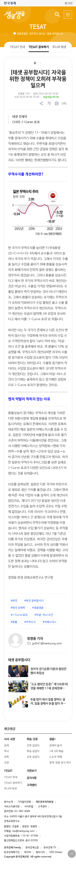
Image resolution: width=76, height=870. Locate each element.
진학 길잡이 (33, 745)
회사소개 (8, 802)
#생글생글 (38, 607)
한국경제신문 (32, 847)
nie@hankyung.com (23, 831)
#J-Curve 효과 (19, 614)
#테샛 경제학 (18, 607)
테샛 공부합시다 (19, 660)
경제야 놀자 (55, 745)
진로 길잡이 (33, 756)
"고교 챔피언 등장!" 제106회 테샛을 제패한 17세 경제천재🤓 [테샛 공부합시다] (49, 688)
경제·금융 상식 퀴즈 (60, 762)
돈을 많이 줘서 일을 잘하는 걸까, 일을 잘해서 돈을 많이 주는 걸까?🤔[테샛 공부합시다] (48, 703)
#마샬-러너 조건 (44, 614)
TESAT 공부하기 (38, 47)
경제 (6, 745)
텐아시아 (40, 852)
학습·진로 (32, 739)
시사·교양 (9, 739)
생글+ (52, 739)
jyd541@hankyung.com (47, 643)
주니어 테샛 (59, 47)
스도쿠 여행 (55, 756)
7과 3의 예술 (56, 751)
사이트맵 (28, 806)
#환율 (14, 622)
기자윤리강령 (24, 802)
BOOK (27, 852)
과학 (6, 756)
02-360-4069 (22, 811)
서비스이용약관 (12, 806)
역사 (6, 751)
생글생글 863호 (51, 97)
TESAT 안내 (17, 47)
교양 (6, 762)
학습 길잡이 (33, 751)
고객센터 (42, 806)
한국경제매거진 (12, 852)
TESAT (37, 27)
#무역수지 (30, 622)
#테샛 (14, 600)
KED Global (55, 852)
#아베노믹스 (50, 622)
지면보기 (31, 770)
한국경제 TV (50, 847)
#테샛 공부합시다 (34, 600)
